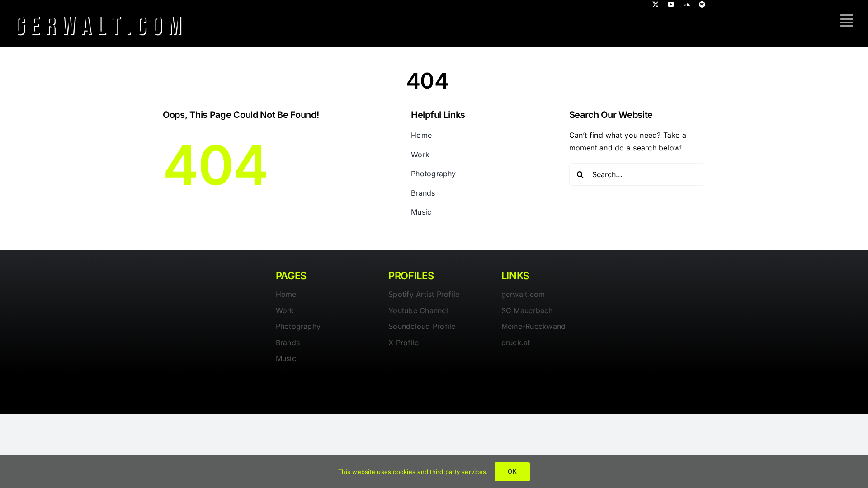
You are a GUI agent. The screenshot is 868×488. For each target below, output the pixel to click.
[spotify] (702, 4)
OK (512, 471)
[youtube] (671, 4)
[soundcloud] (687, 4)
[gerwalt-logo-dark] (99, 12)
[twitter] (655, 4)
